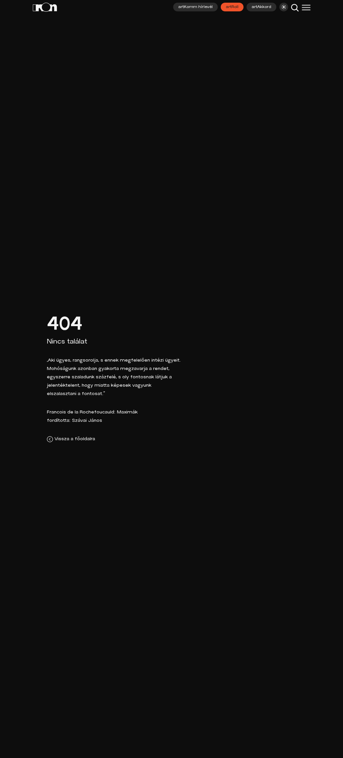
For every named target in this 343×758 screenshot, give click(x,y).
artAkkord (261, 7)
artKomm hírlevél (195, 7)
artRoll (232, 7)
